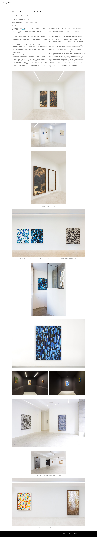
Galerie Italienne (25, 29)
